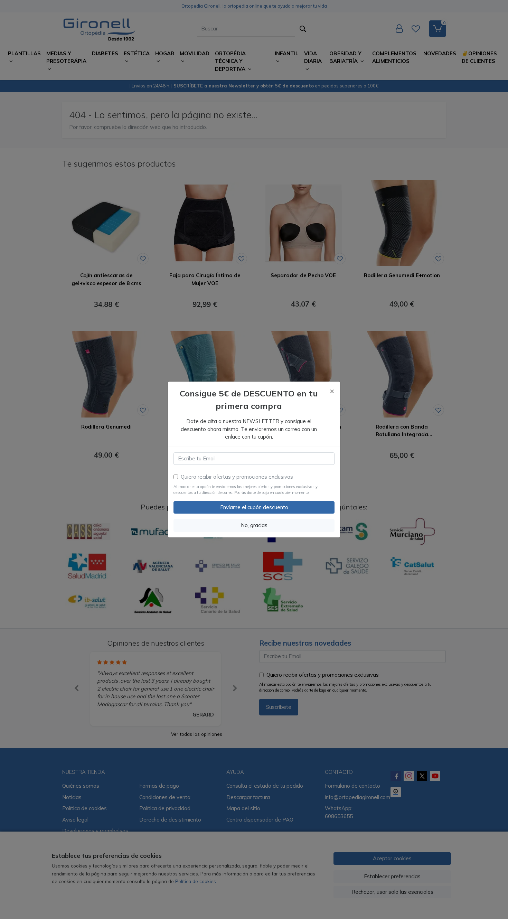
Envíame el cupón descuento (254, 507)
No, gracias (254, 525)
